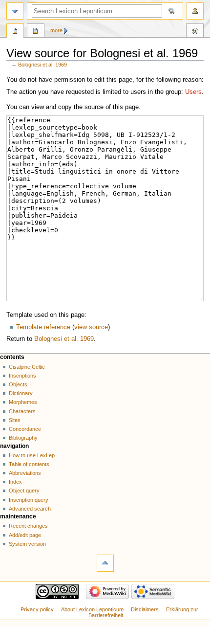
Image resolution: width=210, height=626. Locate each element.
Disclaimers (145, 609)
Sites (15, 420)
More (56, 30)
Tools (195, 32)
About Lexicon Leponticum (92, 609)
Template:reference (43, 327)
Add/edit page (25, 535)
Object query (24, 490)
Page (15, 32)
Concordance (25, 429)
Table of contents (29, 464)
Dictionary (21, 393)
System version (27, 544)
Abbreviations (25, 473)
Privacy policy (37, 609)
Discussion (35, 32)
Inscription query (28, 500)
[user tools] (195, 11)
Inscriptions (22, 376)
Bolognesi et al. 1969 (42, 64)
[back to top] (105, 563)
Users (193, 92)
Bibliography (23, 438)
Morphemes (23, 402)
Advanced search (30, 509)
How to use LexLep (32, 455)
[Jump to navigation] (14, 11)
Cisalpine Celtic (27, 367)
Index (15, 482)
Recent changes (28, 526)
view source (91, 327)
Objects (18, 384)
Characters (22, 411)
